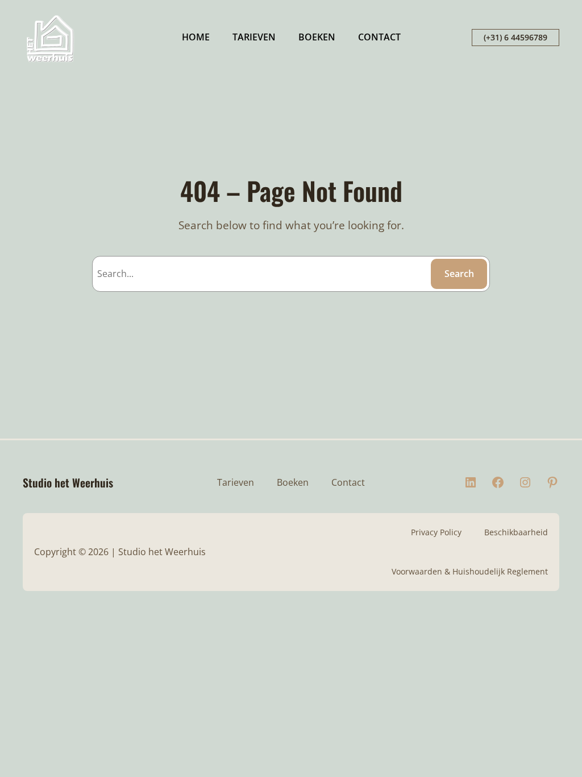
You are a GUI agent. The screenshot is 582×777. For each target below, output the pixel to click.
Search (459, 273)
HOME (196, 37)
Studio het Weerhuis (68, 482)
